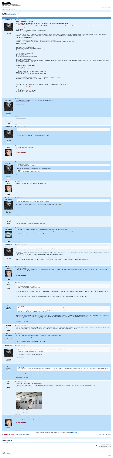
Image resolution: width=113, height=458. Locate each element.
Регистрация (8, 7)
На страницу (4, 16)
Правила (102, 7)
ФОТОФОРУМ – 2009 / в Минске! (23, 434)
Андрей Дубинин (9, 14)
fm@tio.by (22, 89)
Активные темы (12, 9)
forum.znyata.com (15, 4)
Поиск (110, 7)
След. (13, 16)
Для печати (109, 16)
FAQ (106, 7)
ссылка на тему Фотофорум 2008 (22, 101)
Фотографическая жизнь (17, 437)
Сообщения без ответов (6, 9)
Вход (3, 7)
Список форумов (5, 437)
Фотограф (109, 455)
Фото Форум (10, 437)
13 (11, 16)
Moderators (14, 14)
